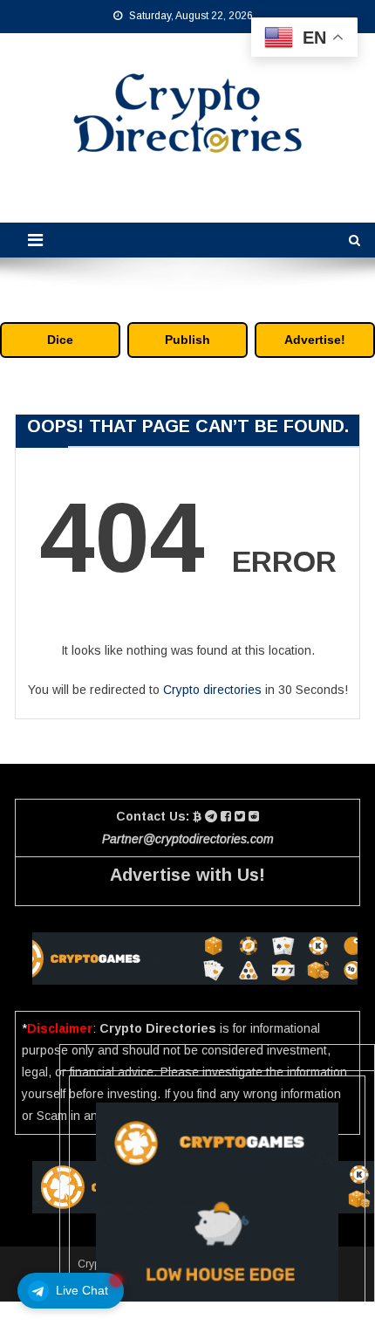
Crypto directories (212, 690)
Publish (187, 340)
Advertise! (314, 340)
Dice (60, 340)
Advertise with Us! (187, 874)
